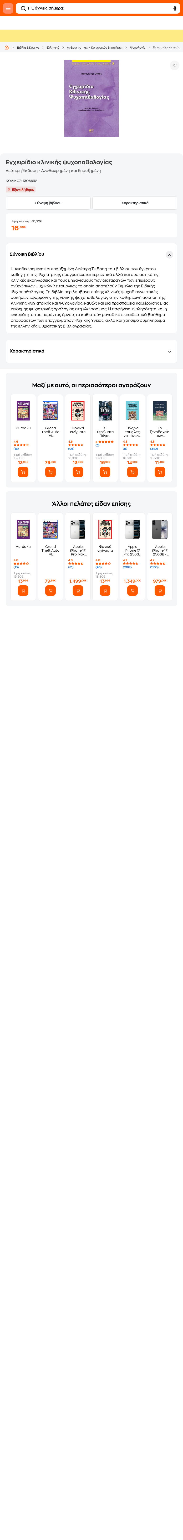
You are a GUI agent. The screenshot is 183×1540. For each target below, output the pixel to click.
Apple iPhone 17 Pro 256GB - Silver (132, 550)
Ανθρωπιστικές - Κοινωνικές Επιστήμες (94, 47)
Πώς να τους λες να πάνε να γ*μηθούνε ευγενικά (132, 432)
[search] (23, 8)
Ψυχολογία (138, 47)
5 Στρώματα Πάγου (105, 431)
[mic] (175, 8)
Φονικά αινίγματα (78, 430)
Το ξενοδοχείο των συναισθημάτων (159, 432)
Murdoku (23, 428)
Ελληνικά (52, 47)
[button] (91, 288)
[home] (7, 47)
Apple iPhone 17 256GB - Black (160, 550)
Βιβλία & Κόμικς (28, 47)
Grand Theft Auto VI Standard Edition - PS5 (50, 432)
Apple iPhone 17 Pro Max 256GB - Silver (78, 550)
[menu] (8, 8)
